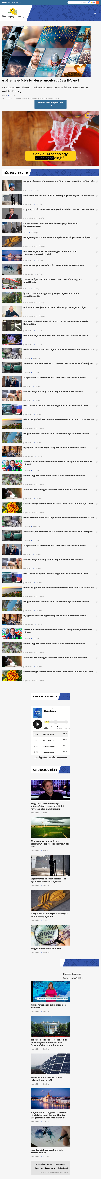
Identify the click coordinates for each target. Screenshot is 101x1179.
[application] (50, 138)
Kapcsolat (38, 1168)
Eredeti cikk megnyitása (51, 102)
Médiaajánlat (63, 1168)
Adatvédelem (60, 1164)
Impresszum (50, 1168)
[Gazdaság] (14, 13)
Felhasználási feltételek (43, 1164)
